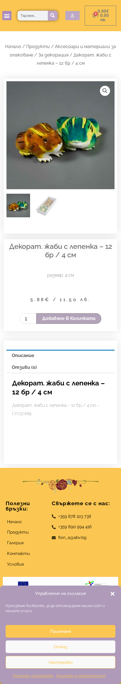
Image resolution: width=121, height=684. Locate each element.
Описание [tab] (23, 355)
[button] (112, 594)
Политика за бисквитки (33, 676)
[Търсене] (53, 16)
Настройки (61, 662)
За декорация (53, 55)
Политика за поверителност (81, 676)
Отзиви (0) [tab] (24, 367)
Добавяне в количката (68, 318)
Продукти (38, 46)
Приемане (60, 631)
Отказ (60, 646)
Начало (13, 46)
